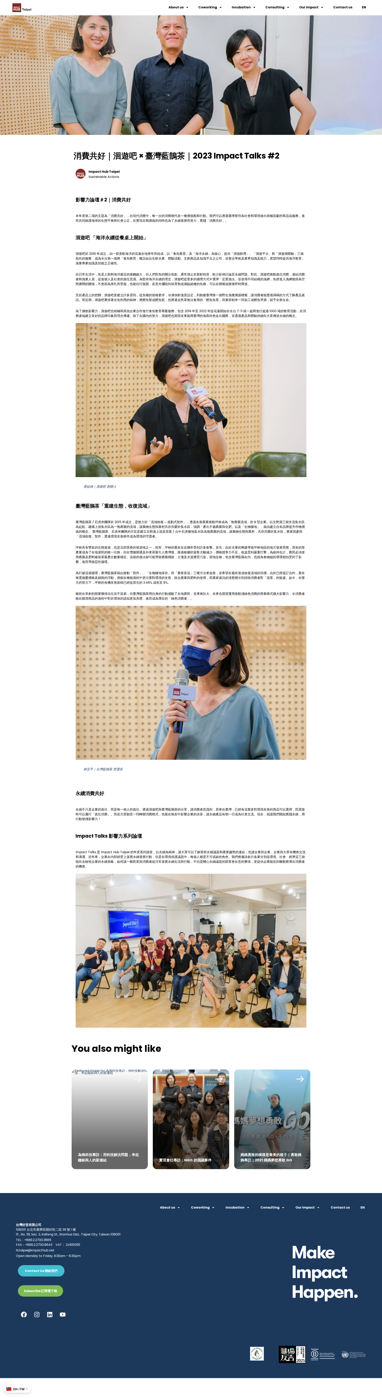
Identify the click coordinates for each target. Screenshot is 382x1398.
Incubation (241, 7)
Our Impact (309, 7)
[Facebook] (24, 1315)
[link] (110, 1119)
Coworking (207, 7)
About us (176, 7)
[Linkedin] (50, 1315)
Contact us (342, 7)
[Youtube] (63, 1315)
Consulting (275, 7)
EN (364, 7)
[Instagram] (37, 1315)
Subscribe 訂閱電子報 (40, 1291)
